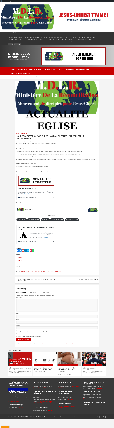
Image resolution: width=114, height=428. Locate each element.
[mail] (28, 250)
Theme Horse (57, 416)
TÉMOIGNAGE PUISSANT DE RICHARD (20, 368)
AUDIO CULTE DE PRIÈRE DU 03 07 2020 (87, 279)
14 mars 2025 (61, 371)
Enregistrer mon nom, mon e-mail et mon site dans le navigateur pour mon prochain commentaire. (39, 331)
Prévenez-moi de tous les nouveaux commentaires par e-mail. (31, 334)
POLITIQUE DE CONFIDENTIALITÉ (40, 416)
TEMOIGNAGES (13, 364)
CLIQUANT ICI (71, 399)
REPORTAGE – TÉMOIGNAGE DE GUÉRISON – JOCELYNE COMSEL (43, 368)
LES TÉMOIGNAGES (15, 350)
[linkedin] (25, 250)
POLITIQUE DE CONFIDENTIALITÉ (31, 39)
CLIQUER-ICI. (99, 388)
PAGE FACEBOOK (21, 219)
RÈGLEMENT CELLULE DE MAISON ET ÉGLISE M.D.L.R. (63, 35)
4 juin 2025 (36, 371)
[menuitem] (1, 1)
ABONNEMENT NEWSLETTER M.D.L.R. (16, 39)
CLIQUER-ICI (86, 398)
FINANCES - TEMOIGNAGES (15, 359)
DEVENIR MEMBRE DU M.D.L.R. (81, 35)
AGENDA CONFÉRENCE (83, 69)
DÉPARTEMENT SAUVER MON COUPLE (16, 37)
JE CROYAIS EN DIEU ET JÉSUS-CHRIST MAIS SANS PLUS (67, 368)
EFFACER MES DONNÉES (90, 37)
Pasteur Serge (28, 141)
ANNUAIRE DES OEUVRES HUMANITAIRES (89, 41)
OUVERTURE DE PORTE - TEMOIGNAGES (17, 363)
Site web (18, 325)
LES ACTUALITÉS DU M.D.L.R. (22, 133)
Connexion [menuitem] (5, 1)
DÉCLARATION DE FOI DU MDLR (34, 35)
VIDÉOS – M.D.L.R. (51, 69)
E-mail (18, 319)
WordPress (74, 416)
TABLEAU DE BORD (44, 37)
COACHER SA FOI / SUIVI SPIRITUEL (67, 39)
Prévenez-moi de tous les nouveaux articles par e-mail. (29, 336)
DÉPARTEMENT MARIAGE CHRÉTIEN (32, 37)
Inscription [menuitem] (10, 1)
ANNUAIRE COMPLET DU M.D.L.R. (57, 41)
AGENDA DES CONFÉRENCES (40, 388)
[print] (31, 250)
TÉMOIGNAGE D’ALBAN (89, 368)
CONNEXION (51, 410)
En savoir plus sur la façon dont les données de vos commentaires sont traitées (56, 344)
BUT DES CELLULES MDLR (47, 35)
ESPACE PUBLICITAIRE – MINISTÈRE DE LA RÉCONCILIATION (20, 41)
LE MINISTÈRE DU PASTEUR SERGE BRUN (20, 73)
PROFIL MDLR (45, 219)
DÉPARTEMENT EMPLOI (53, 37)
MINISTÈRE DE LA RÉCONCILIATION (24, 416)
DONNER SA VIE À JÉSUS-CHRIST (45, 39)
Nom (17, 313)
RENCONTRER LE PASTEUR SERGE (20, 35)
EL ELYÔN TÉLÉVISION (36, 69)
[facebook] (18, 250)
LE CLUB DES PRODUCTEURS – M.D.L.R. (83, 39)
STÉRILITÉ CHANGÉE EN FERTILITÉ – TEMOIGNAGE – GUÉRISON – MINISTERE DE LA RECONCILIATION (36, 280)
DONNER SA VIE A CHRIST (72, 219)
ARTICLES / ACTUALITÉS (66, 69)
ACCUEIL (13, 69)
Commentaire (19, 297)
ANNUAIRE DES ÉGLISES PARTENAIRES (72, 41)
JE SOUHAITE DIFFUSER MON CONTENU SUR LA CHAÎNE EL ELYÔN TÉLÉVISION (43, 403)
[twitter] (20, 250)
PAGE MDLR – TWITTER (34, 219)
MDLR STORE (22, 69)
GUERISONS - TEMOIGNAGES (15, 361)
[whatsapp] (33, 250)
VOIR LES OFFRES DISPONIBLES (79, 37)
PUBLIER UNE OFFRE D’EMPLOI (65, 37)
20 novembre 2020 (20, 141)
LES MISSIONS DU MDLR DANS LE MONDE (41, 41)
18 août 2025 (12, 369)
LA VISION (10, 35)
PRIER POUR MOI (56, 39)
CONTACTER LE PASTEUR (57, 219)
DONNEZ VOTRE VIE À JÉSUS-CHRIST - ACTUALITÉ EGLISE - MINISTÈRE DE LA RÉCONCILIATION (41, 271)
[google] (23, 250)
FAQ (89, 35)
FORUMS (93, 35)
